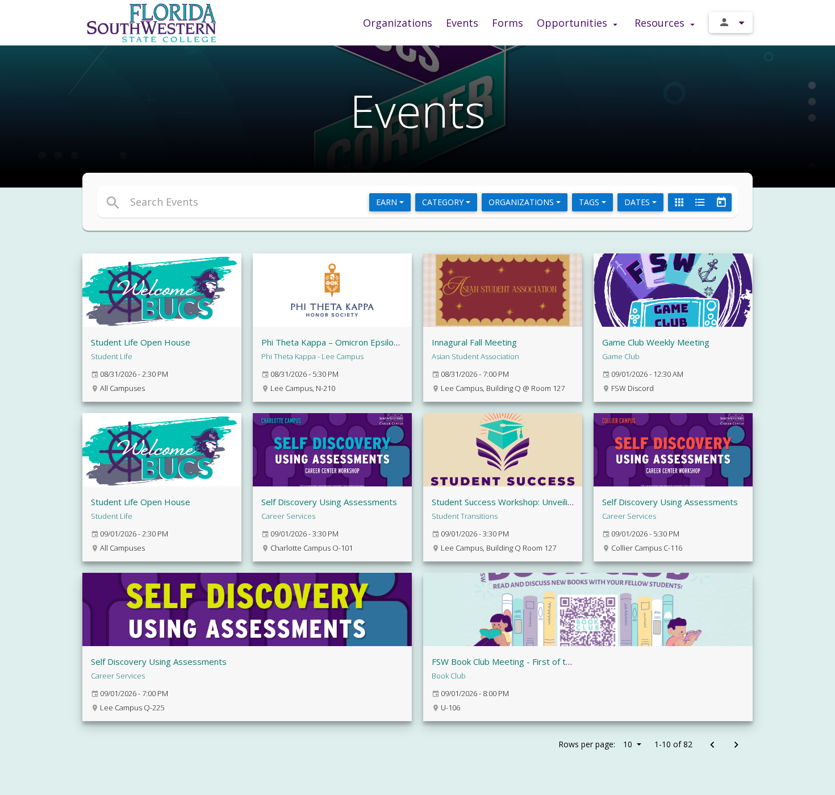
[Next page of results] (736, 745)
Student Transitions (465, 516)
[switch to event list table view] (700, 202)
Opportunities (573, 23)
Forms (507, 23)
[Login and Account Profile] (731, 22)
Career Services (288, 516)
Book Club (449, 676)
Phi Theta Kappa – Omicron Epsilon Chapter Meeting (363, 342)
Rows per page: (595, 744)
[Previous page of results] (712, 745)
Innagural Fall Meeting (474, 342)
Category (444, 202)
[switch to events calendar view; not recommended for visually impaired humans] (721, 202)
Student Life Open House (140, 342)
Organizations (397, 23)
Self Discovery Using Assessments (329, 501)
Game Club (621, 356)
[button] (314, 201)
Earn (387, 202)
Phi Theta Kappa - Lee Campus (312, 356)
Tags (590, 202)
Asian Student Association (475, 356)
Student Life (111, 356)
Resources (660, 23)
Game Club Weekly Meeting (655, 342)
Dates (638, 202)
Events (462, 23)
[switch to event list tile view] (679, 202)
